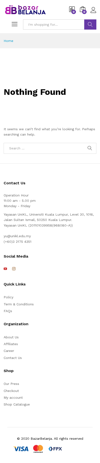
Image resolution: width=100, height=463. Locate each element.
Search (90, 24)
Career (9, 351)
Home (8, 41)
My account (13, 397)
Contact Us (13, 358)
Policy (8, 297)
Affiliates (11, 344)
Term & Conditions (19, 304)
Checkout (11, 391)
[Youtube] (5, 269)
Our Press (11, 384)
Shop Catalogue (17, 404)
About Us (11, 337)
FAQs (8, 311)
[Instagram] (13, 269)
